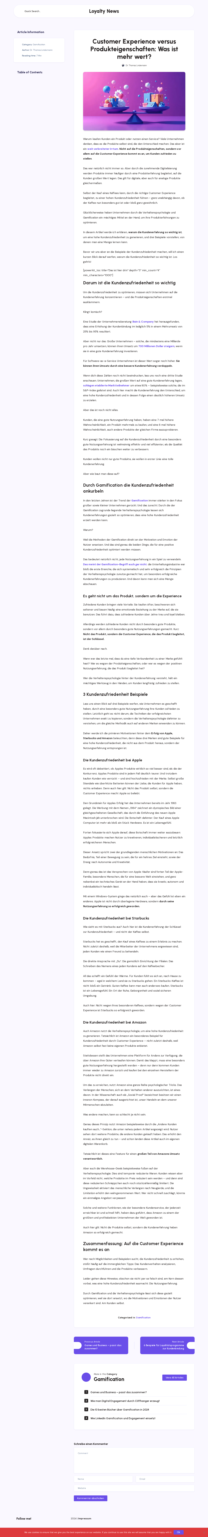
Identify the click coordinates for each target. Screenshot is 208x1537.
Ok (178, 1532)
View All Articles (174, 1377)
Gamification (139, 500)
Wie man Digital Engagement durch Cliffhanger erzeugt (125, 1401)
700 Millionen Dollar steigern (156, 346)
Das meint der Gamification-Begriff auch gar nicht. (115, 564)
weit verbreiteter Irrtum (102, 149)
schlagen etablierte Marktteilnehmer (106, 385)
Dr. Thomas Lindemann (41, 50)
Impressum (84, 1518)
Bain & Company (143, 321)
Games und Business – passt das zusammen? (118, 1392)
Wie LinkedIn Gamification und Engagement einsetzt (122, 1418)
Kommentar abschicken (90, 1498)
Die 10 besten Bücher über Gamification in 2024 (119, 1409)
